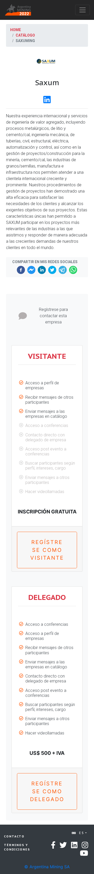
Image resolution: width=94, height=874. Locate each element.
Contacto (14, 836)
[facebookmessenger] (31, 270)
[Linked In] (47, 101)
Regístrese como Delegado (47, 791)
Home (15, 30)
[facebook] (21, 270)
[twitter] (52, 270)
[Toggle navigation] (82, 10)
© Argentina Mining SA (47, 866)
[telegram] (62, 270)
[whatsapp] (73, 270)
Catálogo (25, 35)
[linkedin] (42, 270)
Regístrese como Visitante (47, 550)
